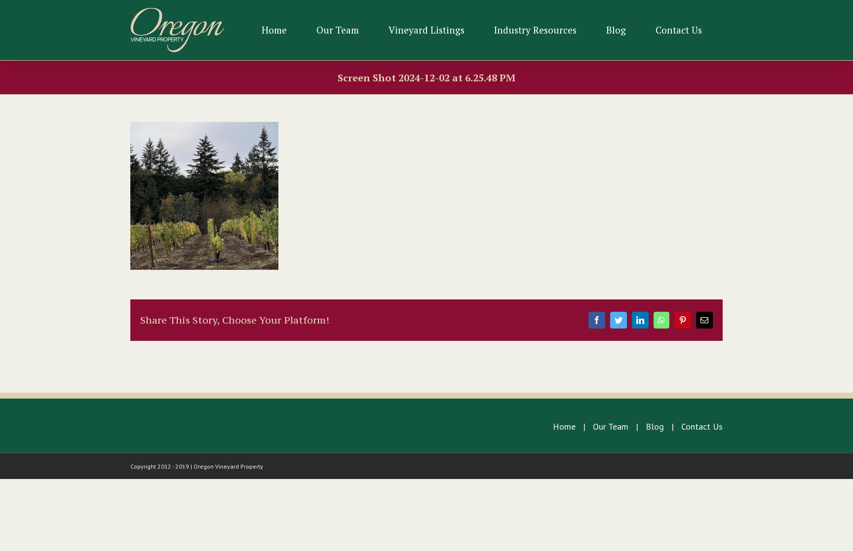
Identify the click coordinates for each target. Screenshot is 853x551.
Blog (655, 426)
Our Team (610, 426)
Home (564, 426)
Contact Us (702, 426)
